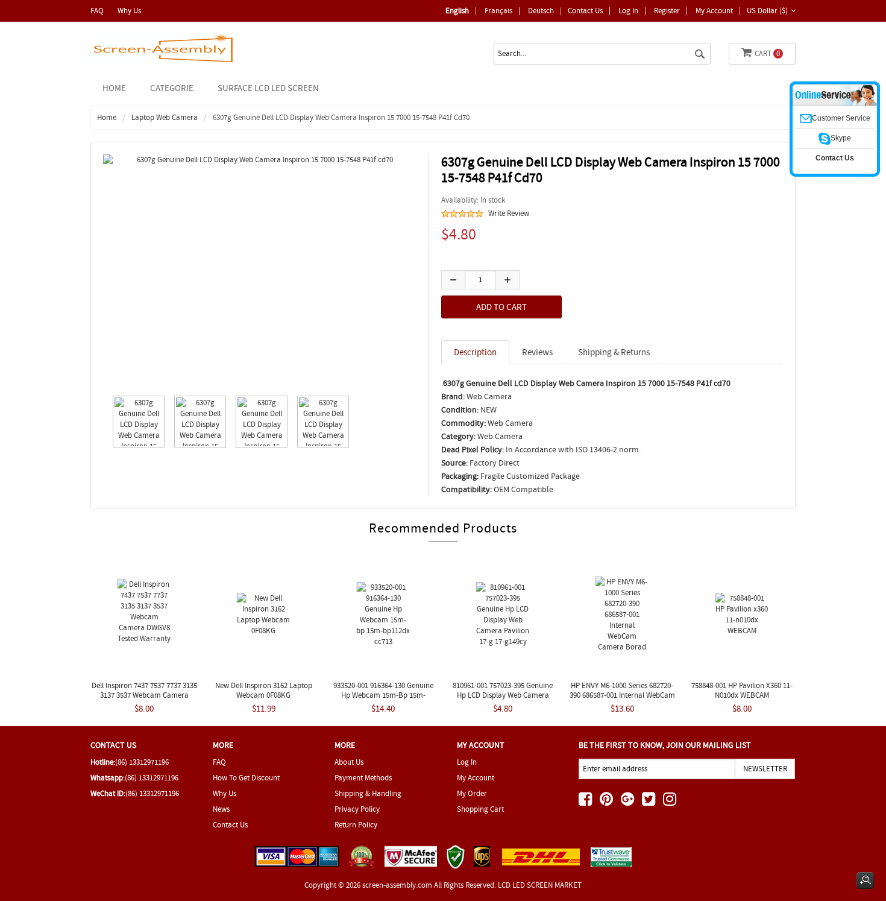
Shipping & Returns (614, 352)
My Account (714, 10)
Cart (767, 53)
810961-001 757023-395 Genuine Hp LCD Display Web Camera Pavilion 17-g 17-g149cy (503, 695)
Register (667, 10)
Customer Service (841, 118)
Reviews (537, 352)
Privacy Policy (357, 809)
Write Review (508, 213)
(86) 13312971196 (142, 762)
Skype (841, 138)
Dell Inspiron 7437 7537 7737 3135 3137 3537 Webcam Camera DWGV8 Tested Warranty (144, 695)
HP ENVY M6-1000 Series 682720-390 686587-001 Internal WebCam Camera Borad (622, 695)
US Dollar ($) (767, 10)
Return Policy (356, 825)
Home (114, 88)
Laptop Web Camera (164, 117)
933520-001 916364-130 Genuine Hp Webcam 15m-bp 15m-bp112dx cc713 (383, 695)
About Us (349, 762)
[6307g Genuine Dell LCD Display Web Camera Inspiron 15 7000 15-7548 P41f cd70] (136, 421)
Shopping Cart (480, 809)
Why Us (129, 10)
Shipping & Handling (368, 793)
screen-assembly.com (397, 885)
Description (475, 352)
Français (498, 10)
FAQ (97, 10)
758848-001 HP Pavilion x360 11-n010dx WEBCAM (742, 690)
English (457, 10)
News (221, 809)
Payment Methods (363, 778)
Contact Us (585, 10)
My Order (472, 793)
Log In (628, 10)
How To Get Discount (246, 778)
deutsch (541, 10)
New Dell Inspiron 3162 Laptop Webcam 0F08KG (263, 690)
